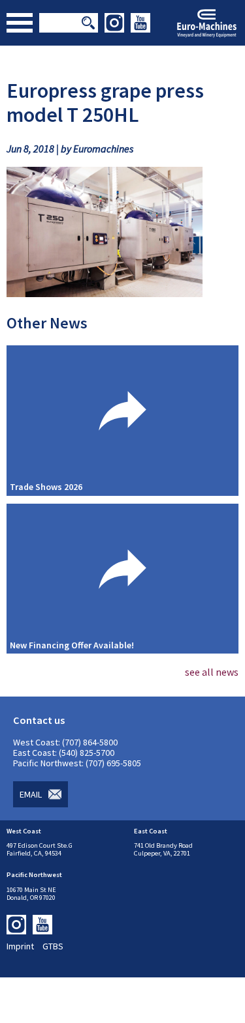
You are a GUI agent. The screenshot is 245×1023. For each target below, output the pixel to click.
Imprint (20, 946)
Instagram (114, 23)
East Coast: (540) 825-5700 (63, 752)
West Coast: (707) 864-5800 (65, 742)
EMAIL (31, 794)
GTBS (52, 946)
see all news (211, 671)
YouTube (140, 23)
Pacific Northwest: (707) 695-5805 (77, 763)
